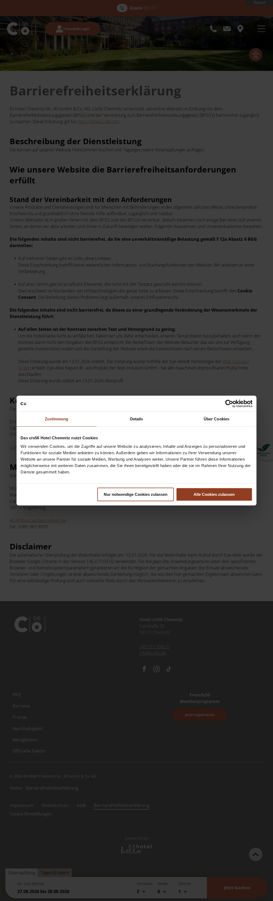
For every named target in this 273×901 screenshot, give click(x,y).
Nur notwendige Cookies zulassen (135, 494)
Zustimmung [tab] (57, 419)
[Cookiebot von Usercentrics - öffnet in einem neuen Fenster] (229, 404)
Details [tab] (136, 419)
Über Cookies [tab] (216, 419)
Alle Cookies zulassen (214, 494)
